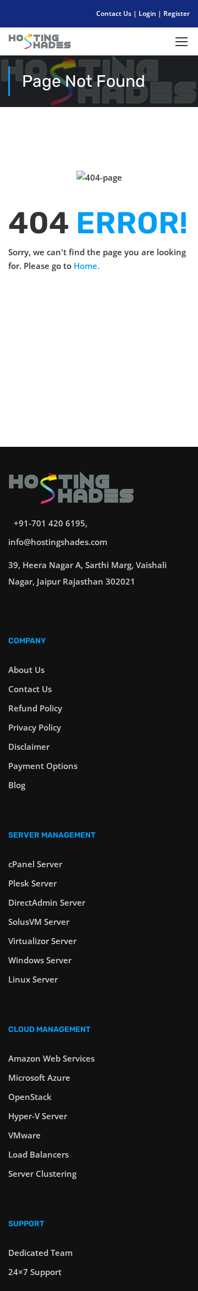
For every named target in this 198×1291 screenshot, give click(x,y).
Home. (87, 265)
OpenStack (30, 1096)
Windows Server (40, 960)
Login (148, 13)
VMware (24, 1135)
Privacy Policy (34, 727)
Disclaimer (29, 746)
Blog (16, 784)
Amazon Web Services (51, 1058)
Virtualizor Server (42, 940)
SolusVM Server (38, 921)
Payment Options (43, 765)
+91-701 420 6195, (50, 523)
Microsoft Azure (39, 1077)
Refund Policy (35, 708)
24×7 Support (35, 1271)
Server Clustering (42, 1173)
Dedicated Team (40, 1252)
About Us (26, 669)
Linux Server (33, 979)
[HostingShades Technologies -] (40, 44)
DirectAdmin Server (46, 902)
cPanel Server (35, 863)
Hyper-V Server (37, 1115)
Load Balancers (38, 1154)
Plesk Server (32, 883)
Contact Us (114, 13)
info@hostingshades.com (57, 541)
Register (176, 13)
